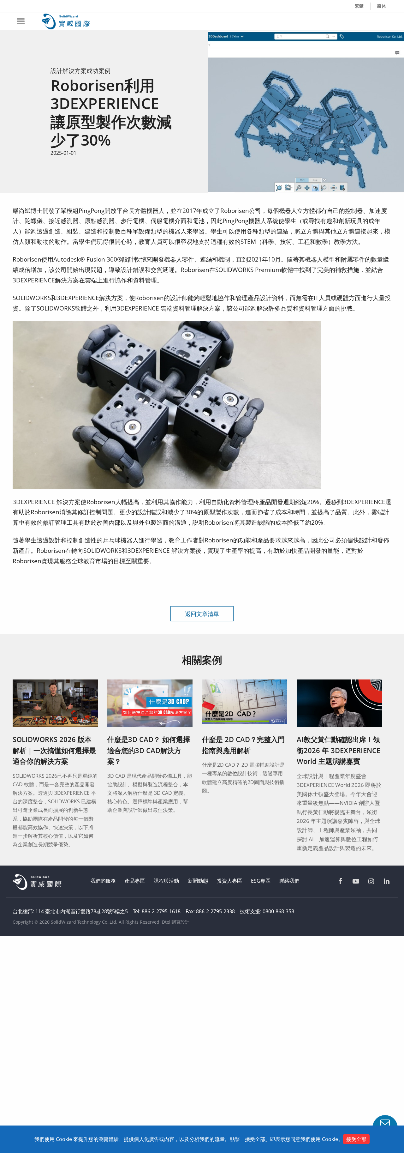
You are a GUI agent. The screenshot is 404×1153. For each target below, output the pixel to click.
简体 (381, 6)
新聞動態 (198, 880)
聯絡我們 (289, 880)
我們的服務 (103, 880)
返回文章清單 (202, 614)
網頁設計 (180, 922)
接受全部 (356, 1139)
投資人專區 (229, 880)
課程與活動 (166, 880)
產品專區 (135, 880)
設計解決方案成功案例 (80, 70)
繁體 (359, 6)
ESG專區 (260, 880)
